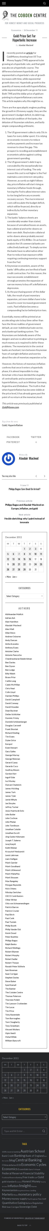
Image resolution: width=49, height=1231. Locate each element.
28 (19, 569)
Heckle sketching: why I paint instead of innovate (24, 518)
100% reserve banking (11, 1152)
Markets (7, 1194)
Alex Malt (9, 629)
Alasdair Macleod (26, 45)
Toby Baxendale (12, 1014)
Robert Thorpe (12, 962)
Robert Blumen (12, 951)
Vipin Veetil (10, 1033)
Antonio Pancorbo (13, 655)
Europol (8, 744)
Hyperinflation (15, 425)
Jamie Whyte (11, 799)
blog (12, 1160)
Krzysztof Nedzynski (14, 851)
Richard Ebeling (12, 733)
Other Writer (11, 899)
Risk (4, 1206)
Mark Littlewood (13, 870)
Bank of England (34, 1155)
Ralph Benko (11, 944)
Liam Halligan (11, 859)
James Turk (10, 792)
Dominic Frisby (12, 718)
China (5, 1164)
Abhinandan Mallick (14, 614)
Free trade (28, 1177)
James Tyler (10, 796)
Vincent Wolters (12, 1029)
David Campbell (12, 699)
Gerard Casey (11, 762)
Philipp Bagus (11, 940)
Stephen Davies (12, 977)
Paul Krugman (32, 1199)
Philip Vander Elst (13, 929)
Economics (16, 30)
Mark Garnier (11, 862)
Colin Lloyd (10, 692)
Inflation (13, 1186)
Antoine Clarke (12, 651)
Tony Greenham (12, 1025)
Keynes (34, 1186)
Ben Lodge (10, 670)
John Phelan (10, 822)
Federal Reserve (12, 1173)
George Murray (12, 755)
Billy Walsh (10, 673)
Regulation (37, 1203)
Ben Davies (10, 662)
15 (24, 559)
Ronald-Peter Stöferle (15, 966)
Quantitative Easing (13, 1202)
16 (30, 559)
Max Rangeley (11, 881)
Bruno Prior (10, 677)
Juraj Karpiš (10, 844)
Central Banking (28, 1160)
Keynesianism (9, 1190)
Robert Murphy (12, 955)
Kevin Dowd (10, 933)
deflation (12, 1165)
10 (35, 554)
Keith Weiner (11, 847)
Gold (4, 425)
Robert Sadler (11, 959)
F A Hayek (36, 1169)
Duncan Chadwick (13, 784)
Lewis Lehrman (11, 855)
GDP (35, 1178)
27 (14, 569)
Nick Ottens (10, 888)
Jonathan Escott (12, 833)
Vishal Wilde (10, 1037)
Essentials (23, 1169)
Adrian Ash (10, 618)
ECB (19, 1165)
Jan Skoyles (10, 803)
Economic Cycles (33, 1164)
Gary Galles (10, 751)
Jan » (14, 576)
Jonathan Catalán (13, 829)
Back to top (22, 1225)
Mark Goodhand (12, 866)
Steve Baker (10, 981)
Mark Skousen (11, 877)
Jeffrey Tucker (11, 807)
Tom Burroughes (12, 1018)
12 (8, 559)
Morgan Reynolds (13, 885)
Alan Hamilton (11, 621)
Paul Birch (9, 914)
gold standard (9, 1181)
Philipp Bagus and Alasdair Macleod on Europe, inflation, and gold (24, 505)
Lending (33, 1191)
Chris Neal (10, 688)
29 (24, 569)
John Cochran (11, 818)
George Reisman (12, 759)
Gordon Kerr (11, 773)
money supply (19, 1198)
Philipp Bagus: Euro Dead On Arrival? (24, 489)
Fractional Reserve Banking (12, 1177)
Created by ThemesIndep (35, 1218)
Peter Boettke (11, 936)
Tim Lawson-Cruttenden (16, 1003)
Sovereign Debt (28, 1206)
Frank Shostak (11, 729)
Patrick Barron (12, 907)
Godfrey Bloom (12, 770)
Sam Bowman (11, 970)
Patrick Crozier (12, 911)
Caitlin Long (10, 681)
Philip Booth (10, 925)
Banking (19, 1155)
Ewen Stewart (11, 747)
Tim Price (9, 1011)
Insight (25, 1185)
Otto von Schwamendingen (17, 903)
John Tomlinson (12, 825)
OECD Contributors (14, 896)
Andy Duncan (11, 640)
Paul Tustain (10, 922)
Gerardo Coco (11, 766)
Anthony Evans (11, 647)
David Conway (11, 703)
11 (41, 554)
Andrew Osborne (13, 636)
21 (19, 564)
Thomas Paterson (13, 996)
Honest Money (31, 1181)
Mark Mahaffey (12, 873)
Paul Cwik (9, 918)
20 (13, 564)
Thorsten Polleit (12, 999)
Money (6, 1198)
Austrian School (33, 1151)
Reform (28, 1203)
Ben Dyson (10, 666)
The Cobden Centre (14, 992)
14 (19, 559)
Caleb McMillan (12, 684)
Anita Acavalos (12, 644)
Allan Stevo (10, 632)
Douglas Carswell (13, 725)
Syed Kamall (10, 985)
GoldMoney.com (10, 407)
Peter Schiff (42, 1199)
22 (24, 564)
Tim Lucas (9, 1007)
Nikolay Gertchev (13, 892)
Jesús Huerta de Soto (14, 810)
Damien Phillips (12, 695)
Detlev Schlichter (13, 714)
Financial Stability (33, 1173)
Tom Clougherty (12, 1022)
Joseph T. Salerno (13, 840)
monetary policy (29, 1194)
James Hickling (12, 788)
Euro (31, 1169)
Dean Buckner (11, 710)
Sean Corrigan (11, 974)
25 (41, 564)
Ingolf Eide (10, 777)
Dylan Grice (10, 740)
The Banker (10, 988)
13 (13, 559)
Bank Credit (8, 1155)
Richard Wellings (12, 948)
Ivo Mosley (10, 781)
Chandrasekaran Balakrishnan (18, 658)
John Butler (10, 814)
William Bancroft (13, 1040)
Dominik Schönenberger (16, 721)
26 (8, 569)
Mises (15, 1195)
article (29, 52)
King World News (24, 1191)
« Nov (8, 576)
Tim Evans (10, 736)
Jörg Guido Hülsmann (15, 836)
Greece (19, 1182)
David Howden (12, 707)
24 (35, 564)
